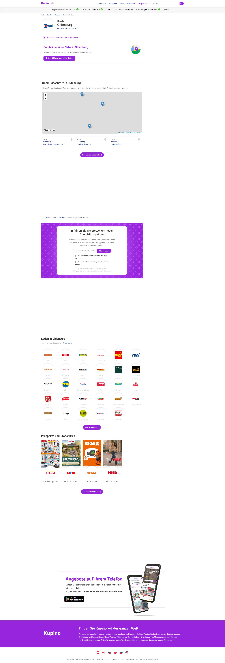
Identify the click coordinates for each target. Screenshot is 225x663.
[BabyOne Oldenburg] (101, 399)
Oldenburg (58, 15)
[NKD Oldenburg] (65, 355)
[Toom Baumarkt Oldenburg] (136, 399)
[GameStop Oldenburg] (83, 399)
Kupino (43, 15)
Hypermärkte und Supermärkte (67, 28)
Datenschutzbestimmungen (149, 659)
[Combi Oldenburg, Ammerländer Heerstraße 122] (58, 142)
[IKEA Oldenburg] (83, 355)
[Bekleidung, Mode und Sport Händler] (148, 10)
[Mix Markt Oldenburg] (118, 385)
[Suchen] (182, 3)
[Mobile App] (74, 599)
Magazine (142, 3)
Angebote (102, 3)
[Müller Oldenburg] (48, 370)
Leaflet (122, 132)
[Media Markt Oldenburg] (101, 355)
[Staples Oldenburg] (65, 399)
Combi (45, 218)
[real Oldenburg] (136, 355)
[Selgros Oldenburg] (136, 385)
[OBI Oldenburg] (48, 355)
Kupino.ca (104, 652)
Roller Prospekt (71, 462)
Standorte (131, 3)
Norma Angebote (50, 462)
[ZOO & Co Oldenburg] (48, 399)
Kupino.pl (115, 652)
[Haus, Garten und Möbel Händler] (92, 10)
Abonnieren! (104, 251)
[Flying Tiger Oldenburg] (48, 385)
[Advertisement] (92, 71)
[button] (60, 37)
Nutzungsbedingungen (130, 659)
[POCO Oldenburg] (101, 370)
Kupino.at (98, 652)
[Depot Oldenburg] (118, 370)
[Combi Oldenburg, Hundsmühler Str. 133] (91, 142)
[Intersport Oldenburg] (101, 414)
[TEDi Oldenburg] (65, 385)
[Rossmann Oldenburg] (65, 370)
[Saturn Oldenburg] (83, 370)
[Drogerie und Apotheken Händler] (124, 10)
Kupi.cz (109, 652)
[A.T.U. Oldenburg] (101, 385)
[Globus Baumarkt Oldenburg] (118, 399)
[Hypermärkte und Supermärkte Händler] (65, 10)
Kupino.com (127, 652)
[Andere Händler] (166, 10)
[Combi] (48, 26)
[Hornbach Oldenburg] (48, 414)
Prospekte (113, 3)
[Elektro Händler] (108, 10)
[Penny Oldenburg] (118, 355)
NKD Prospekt (112, 462)
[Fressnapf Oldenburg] (118, 414)
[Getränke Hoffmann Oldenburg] (83, 385)
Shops (121, 3)
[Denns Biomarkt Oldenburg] (83, 414)
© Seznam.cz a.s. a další (133, 132)
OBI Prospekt (92, 462)
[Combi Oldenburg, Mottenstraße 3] (125, 142)
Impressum (115, 659)
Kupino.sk (121, 652)
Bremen (61, 218)
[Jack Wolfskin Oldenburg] (136, 370)
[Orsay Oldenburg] (65, 414)
